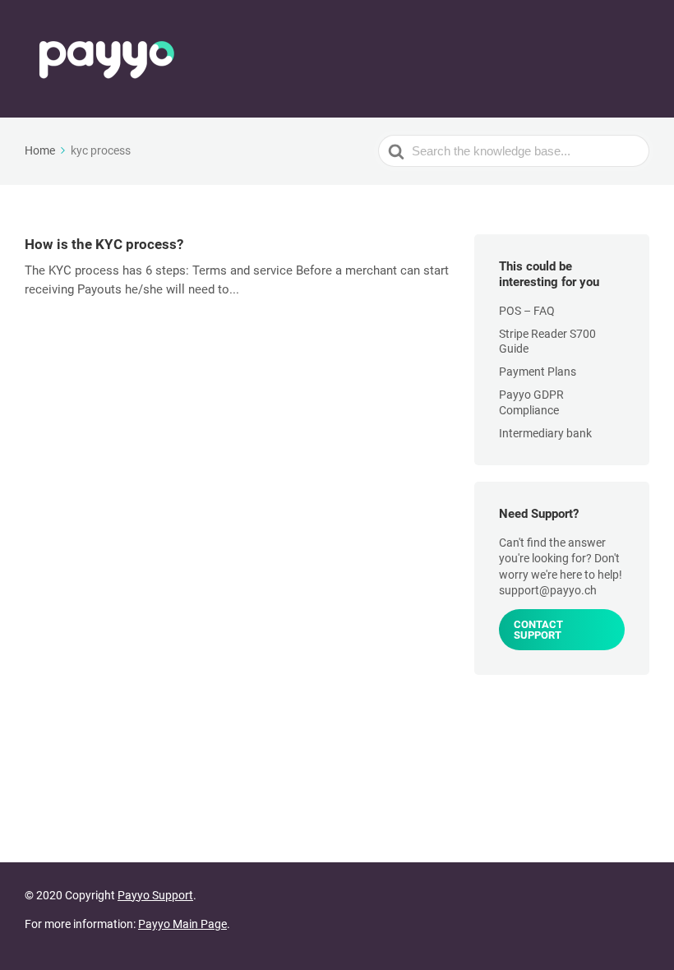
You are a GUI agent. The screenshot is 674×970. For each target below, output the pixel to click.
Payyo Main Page (182, 924)
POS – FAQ (527, 310)
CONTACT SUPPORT (538, 629)
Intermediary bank (545, 433)
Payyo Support (155, 895)
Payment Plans (537, 371)
